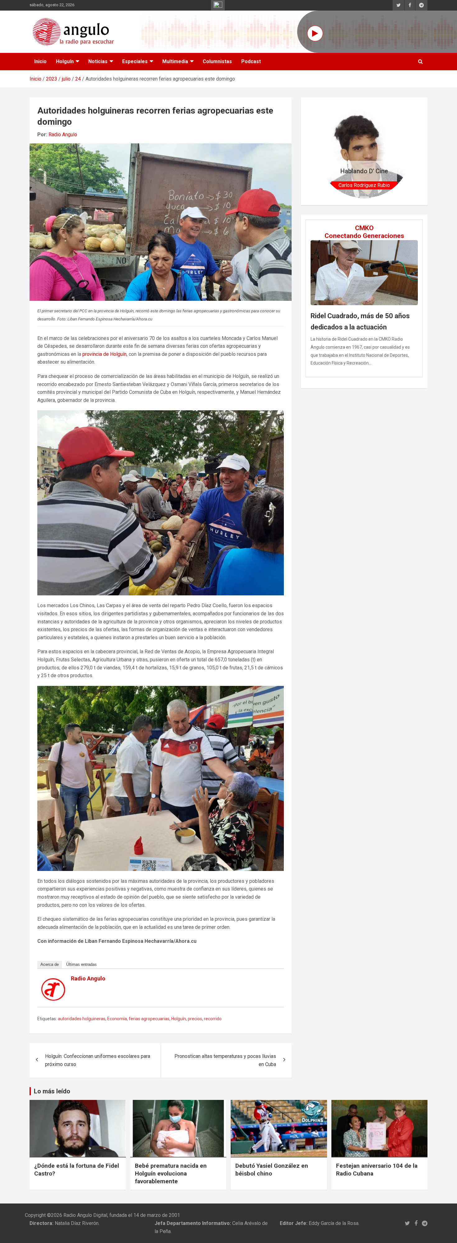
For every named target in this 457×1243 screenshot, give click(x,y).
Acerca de (49, 964)
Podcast (251, 61)
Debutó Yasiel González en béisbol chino (271, 1169)
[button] (324, 151)
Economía (117, 1018)
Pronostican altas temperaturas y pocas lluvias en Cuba (225, 1060)
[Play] (315, 33)
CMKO (364, 228)
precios (195, 1018)
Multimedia (175, 61)
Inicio (40, 61)
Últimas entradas (81, 964)
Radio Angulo (62, 134)
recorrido (213, 1018)
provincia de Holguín (104, 354)
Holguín (65, 61)
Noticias (98, 61)
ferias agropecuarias (149, 1018)
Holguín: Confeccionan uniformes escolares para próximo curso (97, 1060)
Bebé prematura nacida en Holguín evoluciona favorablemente (171, 1173)
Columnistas (217, 61)
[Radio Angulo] (53, 982)
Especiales (135, 61)
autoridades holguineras (81, 1018)
